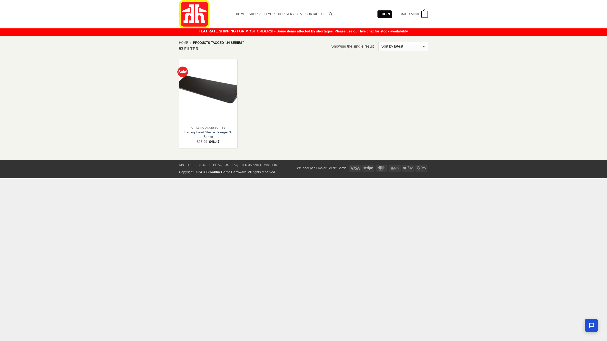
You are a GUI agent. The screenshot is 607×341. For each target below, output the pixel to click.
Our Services (290, 14)
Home (240, 14)
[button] (414, 14)
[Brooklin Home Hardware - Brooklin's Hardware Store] (204, 14)
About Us (187, 165)
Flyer (269, 14)
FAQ (235, 165)
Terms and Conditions (260, 165)
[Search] (330, 14)
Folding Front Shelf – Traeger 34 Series (208, 134)
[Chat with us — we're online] (591, 325)
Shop (253, 14)
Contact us (219, 165)
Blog (202, 165)
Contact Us (315, 14)
